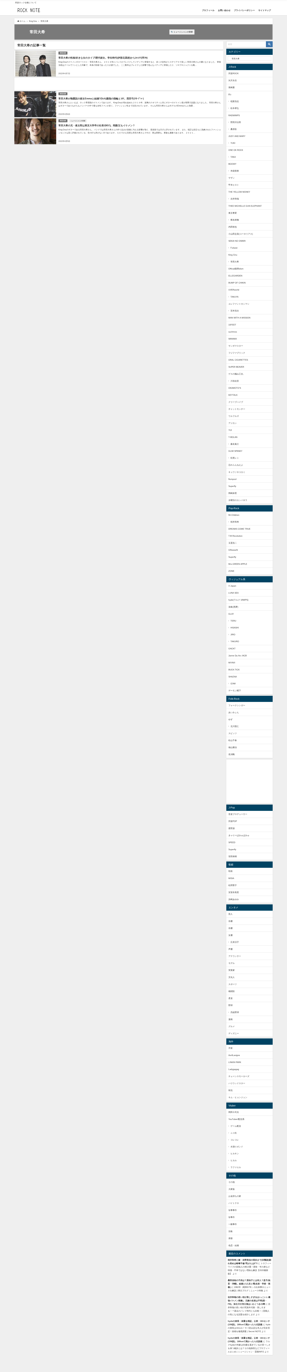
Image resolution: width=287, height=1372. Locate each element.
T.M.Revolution (235, 536)
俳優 (230, 921)
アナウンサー (234, 956)
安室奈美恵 (233, 892)
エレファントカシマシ (238, 304)
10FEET (232, 325)
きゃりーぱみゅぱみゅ (238, 835)
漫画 (230, 1019)
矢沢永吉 (232, 80)
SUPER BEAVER (236, 367)
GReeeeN (233, 550)
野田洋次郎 (235, 122)
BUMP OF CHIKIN (237, 283)
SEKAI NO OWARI (237, 241)
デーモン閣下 (234, 691)
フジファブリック (236, 353)
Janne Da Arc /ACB (237, 656)
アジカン (232, 423)
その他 (231, 1182)
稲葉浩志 (234, 101)
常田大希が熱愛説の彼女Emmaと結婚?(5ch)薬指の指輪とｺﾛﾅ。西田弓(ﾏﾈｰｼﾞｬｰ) (101, 98)
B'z (229, 94)
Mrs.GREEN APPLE (237, 564)
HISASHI (234, 628)
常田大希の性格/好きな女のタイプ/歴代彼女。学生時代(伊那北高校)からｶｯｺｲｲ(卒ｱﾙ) (103, 57)
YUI (230, 430)
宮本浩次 (234, 311)
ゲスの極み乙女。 (236, 374)
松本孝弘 (234, 108)
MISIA (231, 878)
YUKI (232, 143)
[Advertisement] (104, 84)
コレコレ (234, 1140)
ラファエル (235, 1167)
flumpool (232, 479)
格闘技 (231, 991)
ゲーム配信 (235, 1126)
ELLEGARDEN (235, 276)
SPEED (231, 842)
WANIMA (232, 339)
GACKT (232, 649)
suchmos (232, 332)
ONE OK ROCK (235, 150)
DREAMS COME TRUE (239, 529)
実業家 (231, 970)
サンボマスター (235, 346)
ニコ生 (233, 1133)
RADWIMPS (234, 115)
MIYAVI (231, 663)
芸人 (230, 914)
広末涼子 (234, 942)
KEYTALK (233, 395)
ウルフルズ (233, 416)
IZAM (233, 683)
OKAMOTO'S (234, 388)
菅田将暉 (232, 856)
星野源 (231, 828)
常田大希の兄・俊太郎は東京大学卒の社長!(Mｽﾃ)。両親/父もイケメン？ (96, 125)
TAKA (233, 157)
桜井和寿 (234, 522)
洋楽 (230, 1048)
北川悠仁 (234, 726)
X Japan (232, 586)
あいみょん (233, 712)
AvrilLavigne (234, 1055)
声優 (230, 949)
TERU (233, 621)
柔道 (230, 998)
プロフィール (208, 10)
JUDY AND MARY (236, 136)
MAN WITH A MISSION (239, 318)
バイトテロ (233, 1203)
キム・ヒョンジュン (237, 1097)
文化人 (231, 977)
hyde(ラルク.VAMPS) (238, 600)
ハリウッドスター (236, 1083)
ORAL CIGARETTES (238, 360)
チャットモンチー (236, 409)
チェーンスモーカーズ (238, 1076)
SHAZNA (232, 677)
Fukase (234, 248)
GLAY (231, 614)
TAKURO (234, 641)
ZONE (231, 571)
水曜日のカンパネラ (237, 500)
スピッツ (232, 733)
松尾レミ (234, 458)
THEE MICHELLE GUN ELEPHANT (245, 206)
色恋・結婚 (233, 1245)
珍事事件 (232, 1210)
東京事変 (232, 213)
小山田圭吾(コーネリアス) (240, 234)
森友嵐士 (234, 444)
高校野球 (234, 1012)
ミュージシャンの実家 (183, 32)
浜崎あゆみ (233, 899)
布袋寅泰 (234, 171)
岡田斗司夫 (233, 1112)
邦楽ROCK (233, 73)
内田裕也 (232, 227)
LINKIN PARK (234, 1062)
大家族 (231, 1189)
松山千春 (232, 740)
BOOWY (232, 164)
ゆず (230, 719)
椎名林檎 (234, 220)
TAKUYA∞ (235, 297)
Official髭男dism (236, 269)
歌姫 (230, 871)
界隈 (230, 1238)
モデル (231, 963)
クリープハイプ (235, 402)
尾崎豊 (231, 87)
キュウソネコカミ (236, 472)
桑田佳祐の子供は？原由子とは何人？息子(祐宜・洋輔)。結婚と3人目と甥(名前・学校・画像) (249, 1283)
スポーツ (232, 984)
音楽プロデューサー (237, 814)
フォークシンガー (236, 705)
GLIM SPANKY (235, 451)
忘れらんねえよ (235, 465)
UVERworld (233, 290)
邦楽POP (232, 821)
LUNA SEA (233, 593)
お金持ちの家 (234, 1196)
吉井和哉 (234, 199)
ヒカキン (234, 1153)
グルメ (231, 1026)
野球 (230, 1005)
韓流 (230, 1090)
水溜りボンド (236, 1147)
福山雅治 (232, 747)
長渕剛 (231, 754)
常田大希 (63, 53)
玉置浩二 (232, 543)
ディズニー (233, 1033)
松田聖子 (232, 885)
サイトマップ (264, 10)
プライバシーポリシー (244, 10)
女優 (230, 935)
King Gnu (232, 255)
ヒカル (233, 1160)
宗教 (230, 1231)
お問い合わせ (224, 10)
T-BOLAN (232, 437)
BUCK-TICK (234, 670)
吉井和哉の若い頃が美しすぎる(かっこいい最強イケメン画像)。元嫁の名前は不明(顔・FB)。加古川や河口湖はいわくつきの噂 (249, 1300)
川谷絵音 (234, 381)
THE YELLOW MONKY (239, 192)
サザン (231, 178)
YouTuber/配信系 (236, 1119)
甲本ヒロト (233, 185)
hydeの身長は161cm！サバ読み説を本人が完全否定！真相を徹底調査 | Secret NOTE (249, 1327)
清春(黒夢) (233, 607)
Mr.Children (233, 515)
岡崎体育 (232, 493)
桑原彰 (233, 129)
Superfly (232, 486)
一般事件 (232, 1224)
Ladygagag (233, 1069)
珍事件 (231, 1217)
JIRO (232, 634)
